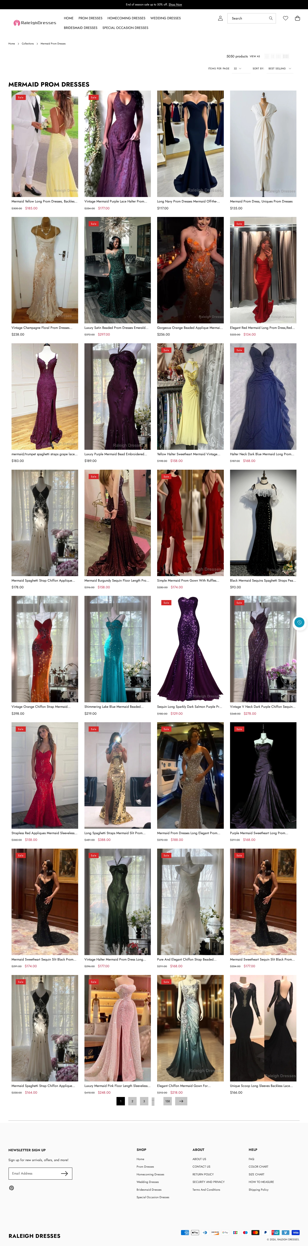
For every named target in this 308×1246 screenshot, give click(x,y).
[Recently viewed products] (299, 622)
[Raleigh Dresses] (35, 23)
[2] (273, 56)
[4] (285, 56)
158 (167, 1101)
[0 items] (297, 18)
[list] (267, 56)
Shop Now (175, 4)
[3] (278, 56)
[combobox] (252, 18)
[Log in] (220, 18)
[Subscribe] (64, 1173)
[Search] (271, 18)
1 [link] (120, 1101)
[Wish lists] (285, 18)
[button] (300, 634)
